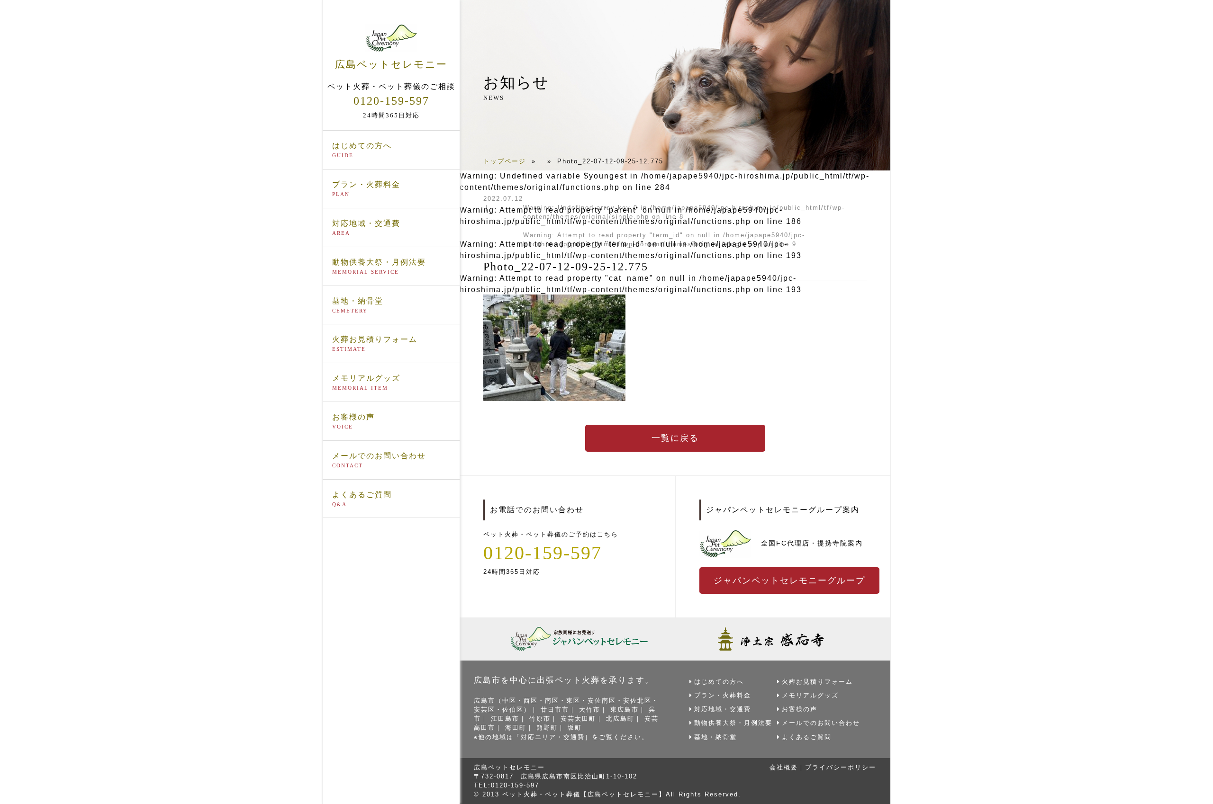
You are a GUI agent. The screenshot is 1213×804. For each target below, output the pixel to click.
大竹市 (589, 709)
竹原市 (540, 718)
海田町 (515, 727)
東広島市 (624, 709)
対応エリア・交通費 (553, 737)
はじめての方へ (362, 150)
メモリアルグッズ (366, 382)
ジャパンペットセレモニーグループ (789, 580)
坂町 (575, 727)
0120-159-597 (391, 101)
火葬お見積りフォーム (374, 343)
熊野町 (547, 727)
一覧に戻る (675, 438)
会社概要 (783, 767)
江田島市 (505, 718)
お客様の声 (353, 421)
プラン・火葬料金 (366, 188)
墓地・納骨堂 (357, 305)
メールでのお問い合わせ (379, 460)
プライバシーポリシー (840, 767)
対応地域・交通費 (366, 227)
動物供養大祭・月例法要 (379, 266)
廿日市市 (555, 709)
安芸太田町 (578, 718)
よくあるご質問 (362, 499)
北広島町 (620, 718)
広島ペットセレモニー (391, 64)
